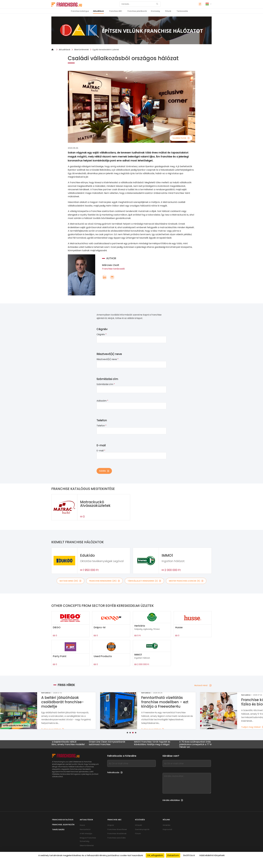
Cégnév (102, 334)
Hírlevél (138, 825)
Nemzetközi (85, 829)
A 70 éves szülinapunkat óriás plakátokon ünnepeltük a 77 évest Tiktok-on (170, 744)
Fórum (138, 833)
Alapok (110, 825)
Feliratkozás (113, 772)
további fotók (179, 138)
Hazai (82, 825)
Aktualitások (98, 11)
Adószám (102, 400)
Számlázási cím (106, 384)
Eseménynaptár (142, 829)
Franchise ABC (115, 11)
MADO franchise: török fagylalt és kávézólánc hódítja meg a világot (125, 743)
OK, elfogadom (155, 855)
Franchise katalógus (80, 11)
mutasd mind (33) (69, 580)
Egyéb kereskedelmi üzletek (106, 49)
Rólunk (168, 11)
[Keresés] (157, 4)
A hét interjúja (86, 833)
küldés (102, 470)
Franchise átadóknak (116, 833)
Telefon (101, 425)
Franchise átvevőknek (117, 829)
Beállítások (189, 855)
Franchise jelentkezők (137, 11)
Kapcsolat (167, 829)
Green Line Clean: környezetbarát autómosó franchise (80, 743)
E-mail (101, 450)
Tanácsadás (182, 11)
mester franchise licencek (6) (184, 580)
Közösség (155, 11)
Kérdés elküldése (171, 800)
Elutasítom (173, 855)
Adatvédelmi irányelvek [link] (212, 855)
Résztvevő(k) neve (107, 359)
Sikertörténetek (81, 49)
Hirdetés (166, 825)
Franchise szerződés (116, 837)
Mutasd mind (200, 685)
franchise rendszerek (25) (103, 580)
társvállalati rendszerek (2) (143, 580)
